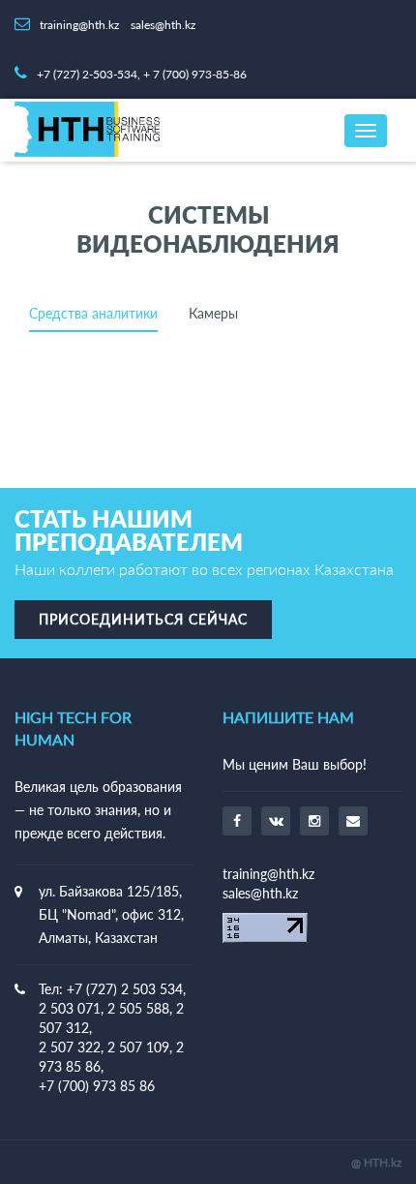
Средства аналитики (93, 314)
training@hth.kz (268, 873)
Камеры (213, 314)
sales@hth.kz (260, 893)
